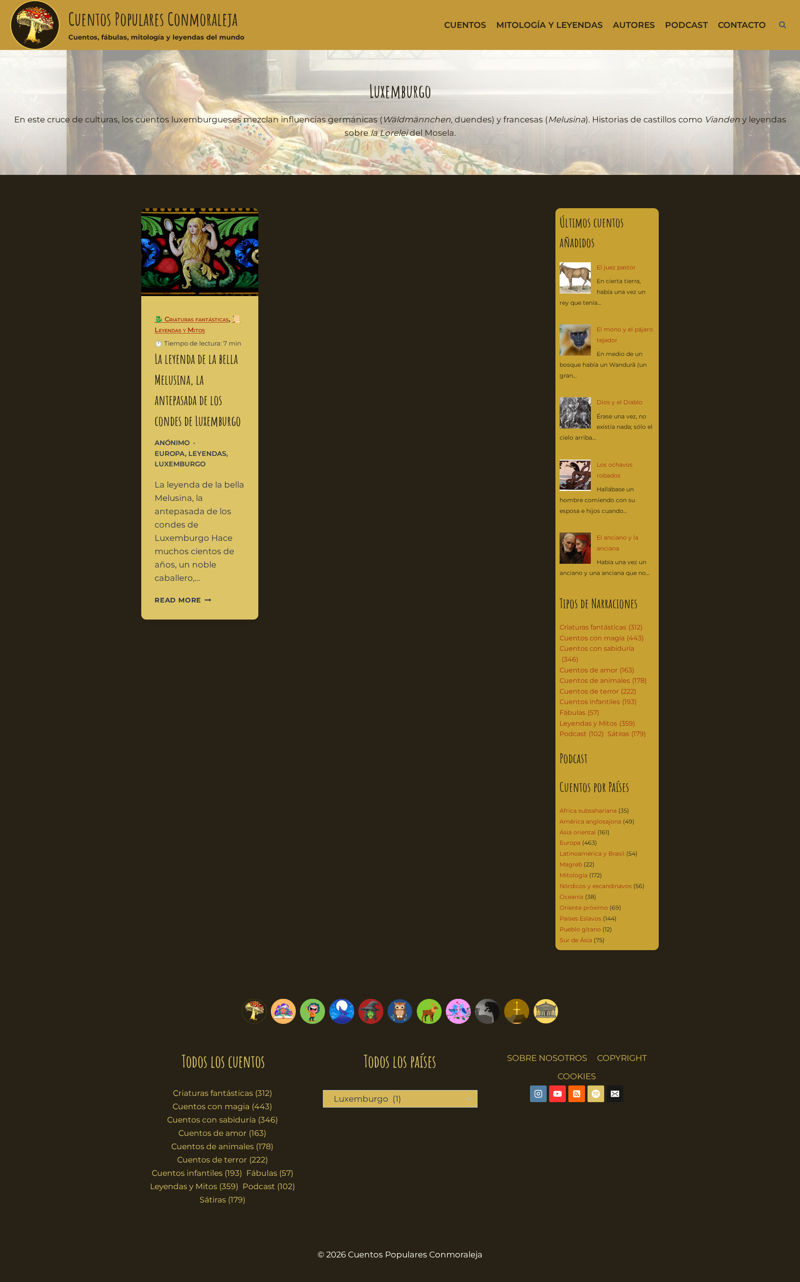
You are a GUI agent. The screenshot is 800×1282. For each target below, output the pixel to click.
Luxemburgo (180, 464)
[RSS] (576, 1093)
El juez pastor (616, 267)
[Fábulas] (341, 1011)
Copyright (622, 1058)
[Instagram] (538, 1093)
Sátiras (627, 734)
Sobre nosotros (547, 1058)
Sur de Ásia (576, 940)
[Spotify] (596, 1093)
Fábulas (579, 713)
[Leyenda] (516, 1011)
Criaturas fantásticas (601, 627)
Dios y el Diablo (619, 402)
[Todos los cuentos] (254, 1011)
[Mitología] (545, 1011)
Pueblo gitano (580, 929)
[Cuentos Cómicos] (312, 1011)
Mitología (574, 875)
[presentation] (199, 252)
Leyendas (207, 454)
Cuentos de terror (598, 691)
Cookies (577, 1076)
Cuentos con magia (602, 638)
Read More (183, 600)
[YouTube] (557, 1093)
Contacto (742, 25)
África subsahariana (588, 810)
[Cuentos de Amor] (458, 1011)
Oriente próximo (584, 907)
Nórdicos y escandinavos (596, 886)
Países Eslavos (580, 918)
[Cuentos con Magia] (370, 1011)
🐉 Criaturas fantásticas (192, 319)
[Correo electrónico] (615, 1093)
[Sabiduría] (400, 1011)
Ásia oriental (578, 832)
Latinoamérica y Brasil (592, 853)
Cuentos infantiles (598, 702)
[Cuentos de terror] (487, 1011)
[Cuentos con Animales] (429, 1011)
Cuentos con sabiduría (597, 654)
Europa (170, 454)
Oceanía (571, 897)
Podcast (686, 25)
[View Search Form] (782, 24)
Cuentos (465, 25)
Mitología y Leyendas (549, 25)
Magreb (571, 864)
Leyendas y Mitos (597, 723)
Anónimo (172, 443)
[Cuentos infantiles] (283, 1011)
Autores (634, 25)
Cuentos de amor (597, 670)
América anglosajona (590, 821)
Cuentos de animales (603, 681)
